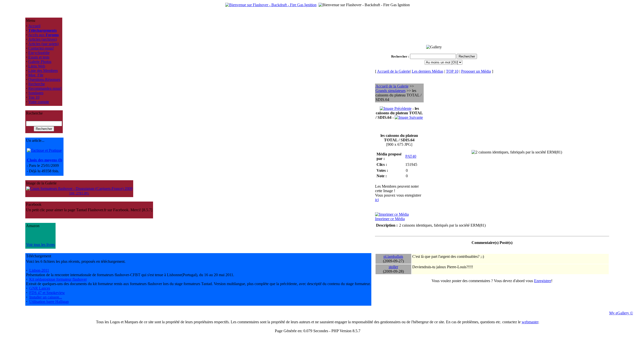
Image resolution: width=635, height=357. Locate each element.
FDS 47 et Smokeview (47, 293)
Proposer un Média (476, 71)
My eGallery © (621, 313)
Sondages (35, 93)
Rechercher (399, 56)
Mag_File (35, 75)
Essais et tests (38, 57)
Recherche (36, 84)
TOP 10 (452, 71)
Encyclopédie (39, 53)
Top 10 (33, 97)
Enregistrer (542, 281)
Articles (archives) (42, 39)
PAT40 (410, 156)
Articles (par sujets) (43, 44)
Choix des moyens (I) (44, 160)
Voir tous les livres (40, 244)
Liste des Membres (43, 70)
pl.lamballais (393, 256)
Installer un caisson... (45, 297)
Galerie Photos (39, 62)
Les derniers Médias (427, 71)
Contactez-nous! (41, 48)
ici (377, 200)
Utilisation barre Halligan (49, 301)
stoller (393, 267)
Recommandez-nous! (45, 88)
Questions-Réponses (44, 79)
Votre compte (38, 102)
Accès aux (43, 35)
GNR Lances (39, 288)
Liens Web (36, 66)
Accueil (34, 26)
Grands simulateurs (391, 91)
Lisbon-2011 (39, 270)
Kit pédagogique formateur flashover (58, 279)
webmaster (530, 322)
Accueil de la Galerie (393, 71)
